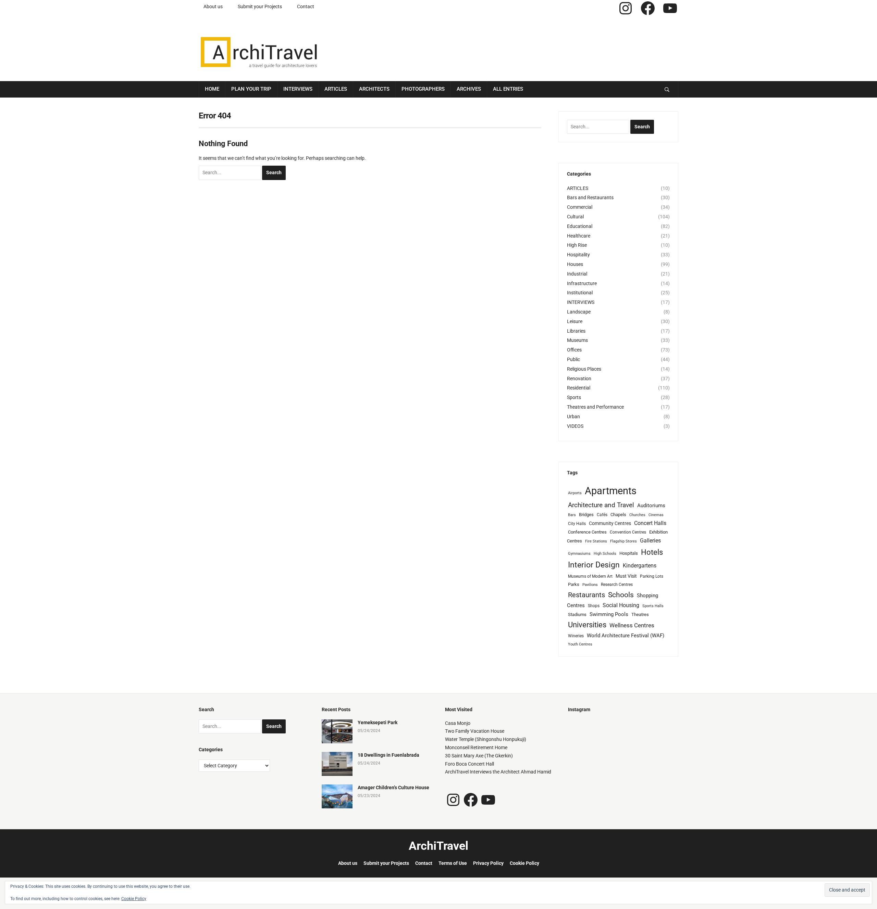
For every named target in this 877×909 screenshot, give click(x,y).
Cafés (602, 514)
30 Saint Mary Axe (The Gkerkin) (479, 755)
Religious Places (584, 369)
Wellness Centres (631, 625)
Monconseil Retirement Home (476, 747)
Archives (469, 89)
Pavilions (590, 584)
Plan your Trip (251, 89)
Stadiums (577, 614)
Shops (594, 605)
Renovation (579, 378)
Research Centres (617, 584)
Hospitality (578, 254)
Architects (374, 89)
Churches (637, 515)
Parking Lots (651, 576)
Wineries (576, 635)
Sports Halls (653, 606)
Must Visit (626, 576)
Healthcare (578, 236)
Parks (573, 584)
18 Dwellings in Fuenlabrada (388, 755)
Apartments (611, 491)
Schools (621, 594)
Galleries (650, 540)
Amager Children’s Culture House (393, 787)
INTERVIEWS (580, 302)
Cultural (575, 216)
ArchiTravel (438, 846)
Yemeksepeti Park (377, 722)
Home (212, 89)
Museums (577, 340)
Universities (587, 624)
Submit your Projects (260, 6)
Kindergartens (639, 565)
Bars (572, 515)
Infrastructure (582, 283)
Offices (574, 350)
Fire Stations (596, 541)
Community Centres (610, 523)
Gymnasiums (579, 553)
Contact (305, 6)
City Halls (577, 523)
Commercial (579, 207)
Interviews (297, 89)
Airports (575, 493)
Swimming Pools (609, 614)
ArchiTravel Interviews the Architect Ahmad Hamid (498, 771)
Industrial (577, 274)
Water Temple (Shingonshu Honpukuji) (485, 739)
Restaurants (586, 595)
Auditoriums (651, 505)
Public (573, 359)
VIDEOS (575, 426)
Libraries (576, 331)
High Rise (577, 245)
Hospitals (628, 553)
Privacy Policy (488, 863)
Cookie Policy (524, 863)
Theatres (640, 614)
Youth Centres (580, 644)
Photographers (423, 89)
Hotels (652, 552)
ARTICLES (577, 188)
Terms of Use (452, 863)
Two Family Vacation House (474, 731)
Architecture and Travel (601, 505)
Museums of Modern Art (590, 576)
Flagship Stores (623, 541)
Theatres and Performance (595, 407)
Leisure (574, 321)
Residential (578, 388)
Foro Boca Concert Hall (469, 764)
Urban (573, 416)
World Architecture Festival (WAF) (625, 635)
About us (213, 6)
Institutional (580, 292)
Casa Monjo (457, 723)
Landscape (579, 312)
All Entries (508, 89)
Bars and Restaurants (590, 197)
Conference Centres (587, 532)
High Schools (605, 553)
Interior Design (594, 564)
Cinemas (656, 515)
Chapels (618, 514)
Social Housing (621, 605)
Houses (575, 264)
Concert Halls (650, 523)
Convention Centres (628, 532)
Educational (579, 226)
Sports (574, 397)
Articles (335, 89)
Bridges (586, 514)
